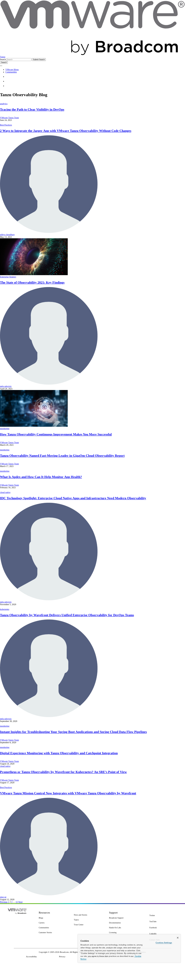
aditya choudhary (7, 234)
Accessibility (31, 956)
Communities (11, 72)
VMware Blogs (12, 69)
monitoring (4, 428)
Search (3, 59)
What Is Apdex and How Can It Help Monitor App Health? (41, 477)
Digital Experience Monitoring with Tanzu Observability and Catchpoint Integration (59, 753)
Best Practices (6, 125)
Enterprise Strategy (8, 277)
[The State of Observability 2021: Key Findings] (34, 274)
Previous (3, 902)
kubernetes (4, 609)
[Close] (177, 938)
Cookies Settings (164, 943)
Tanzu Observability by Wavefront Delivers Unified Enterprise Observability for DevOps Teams (67, 615)
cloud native (5, 492)
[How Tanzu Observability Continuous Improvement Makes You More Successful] (34, 426)
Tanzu (2, 57)
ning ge (3, 897)
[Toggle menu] (1, 65)
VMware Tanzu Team (9, 118)
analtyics (3, 104)
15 (17, 902)
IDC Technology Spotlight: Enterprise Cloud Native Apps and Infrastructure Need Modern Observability (73, 498)
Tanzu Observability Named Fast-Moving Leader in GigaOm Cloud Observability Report (62, 455)
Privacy (62, 956)
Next (20, 902)
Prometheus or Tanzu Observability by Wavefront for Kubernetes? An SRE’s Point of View (63, 772)
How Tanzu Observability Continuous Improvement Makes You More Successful (56, 434)
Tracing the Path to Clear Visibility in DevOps (32, 109)
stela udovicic (6, 386)
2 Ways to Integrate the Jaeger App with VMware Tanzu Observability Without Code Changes (65, 130)
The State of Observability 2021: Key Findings (32, 282)
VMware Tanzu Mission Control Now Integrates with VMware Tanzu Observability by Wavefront (68, 793)
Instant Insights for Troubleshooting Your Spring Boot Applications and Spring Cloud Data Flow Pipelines (73, 732)
